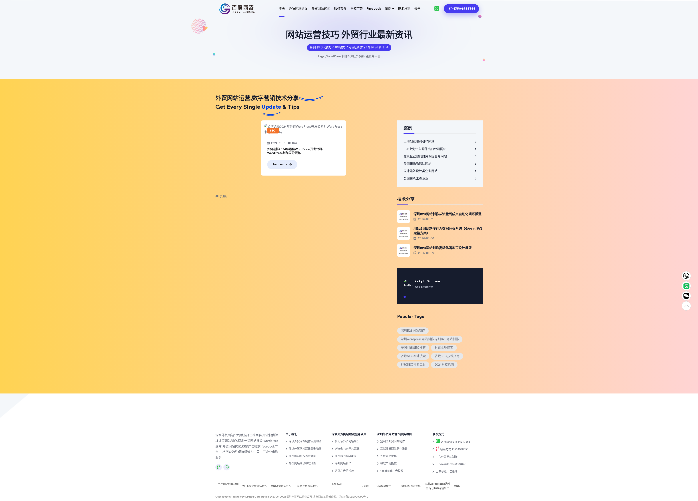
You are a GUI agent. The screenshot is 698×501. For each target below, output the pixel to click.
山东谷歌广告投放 (447, 471)
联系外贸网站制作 (307, 486)
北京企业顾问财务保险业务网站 (425, 156)
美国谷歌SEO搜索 (413, 347)
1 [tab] (405, 298)
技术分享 (404, 8)
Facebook (374, 8)
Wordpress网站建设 (347, 448)
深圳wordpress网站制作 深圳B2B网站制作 (430, 339)
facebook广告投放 (391, 471)
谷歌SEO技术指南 (447, 356)
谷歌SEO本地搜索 (413, 356)
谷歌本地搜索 (444, 347)
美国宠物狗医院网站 (417, 163)
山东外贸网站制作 (447, 457)
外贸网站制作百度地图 (302, 456)
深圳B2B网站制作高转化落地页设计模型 (443, 248)
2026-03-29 (425, 253)
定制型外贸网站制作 (392, 441)
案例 (388, 8)
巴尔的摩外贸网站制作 (254, 486)
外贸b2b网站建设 (345, 456)
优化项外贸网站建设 (347, 441)
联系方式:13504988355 (454, 449)
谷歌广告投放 (388, 463)
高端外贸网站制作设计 (394, 448)
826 (294, 143)
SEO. (273, 130)
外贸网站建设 (298, 8)
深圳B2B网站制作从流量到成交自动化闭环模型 (448, 214)
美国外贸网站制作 (281, 486)
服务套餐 (340, 8)
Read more (280, 164)
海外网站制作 (343, 463)
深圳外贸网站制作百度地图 (305, 441)
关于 (417, 8)
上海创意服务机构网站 (419, 141)
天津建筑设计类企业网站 (421, 171)
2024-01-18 (278, 143)
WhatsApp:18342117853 (455, 441)
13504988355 (686, 276)
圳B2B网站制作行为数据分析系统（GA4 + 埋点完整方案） (448, 231)
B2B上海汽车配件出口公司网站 (425, 149)
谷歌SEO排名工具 (413, 364)
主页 (282, 8)
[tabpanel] (440, 281)
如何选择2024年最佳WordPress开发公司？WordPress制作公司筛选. (296, 151)
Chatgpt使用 (383, 486)
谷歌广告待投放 (344, 471)
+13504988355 (463, 8)
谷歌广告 (356, 8)
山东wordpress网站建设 (451, 464)
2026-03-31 (425, 219)
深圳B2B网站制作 (413, 330)
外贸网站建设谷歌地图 (302, 463)
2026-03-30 (425, 238)
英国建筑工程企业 (416, 178)
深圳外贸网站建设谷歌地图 (305, 448)
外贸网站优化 (321, 8)
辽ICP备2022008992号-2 (353, 497)
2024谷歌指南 (444, 364)
